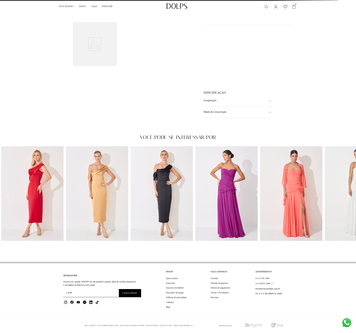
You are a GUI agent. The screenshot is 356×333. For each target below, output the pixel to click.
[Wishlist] (285, 7)
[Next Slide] (348, 197)
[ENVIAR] (130, 293)
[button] (238, 101)
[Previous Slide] (8, 197)
